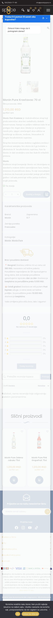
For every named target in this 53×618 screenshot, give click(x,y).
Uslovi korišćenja (30, 614)
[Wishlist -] (33, 10)
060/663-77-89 (10, 2)
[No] (49, 609)
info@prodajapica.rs (43, 2)
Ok (18, 614)
